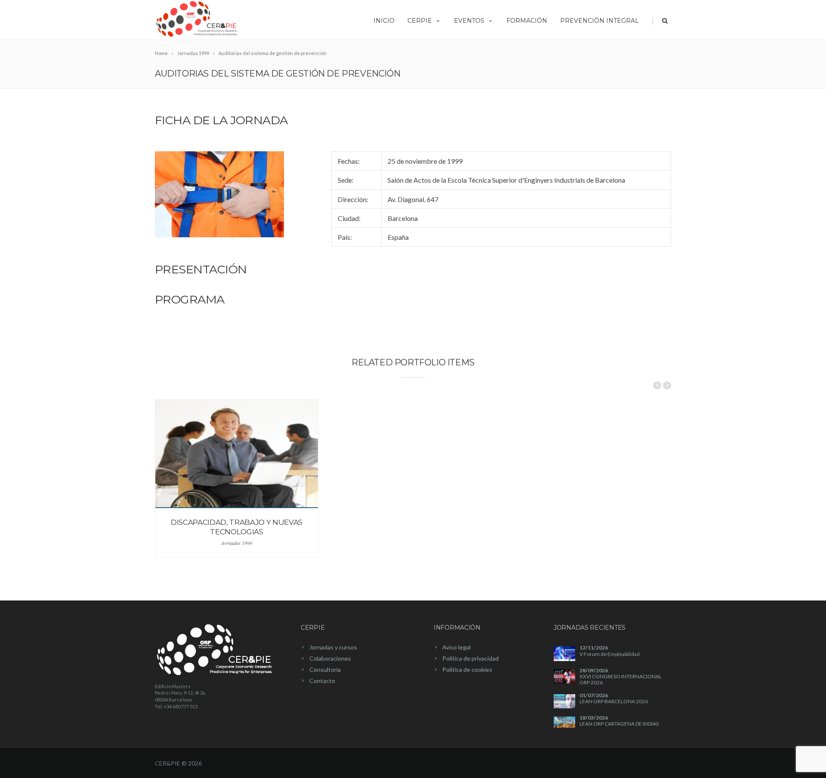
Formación (526, 21)
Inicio (384, 21)
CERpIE (419, 21)
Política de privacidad (470, 658)
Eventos (469, 21)
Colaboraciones (330, 658)
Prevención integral (599, 21)
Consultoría (325, 669)
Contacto (322, 680)
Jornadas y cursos (333, 647)
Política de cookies (467, 669)
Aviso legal (456, 647)
